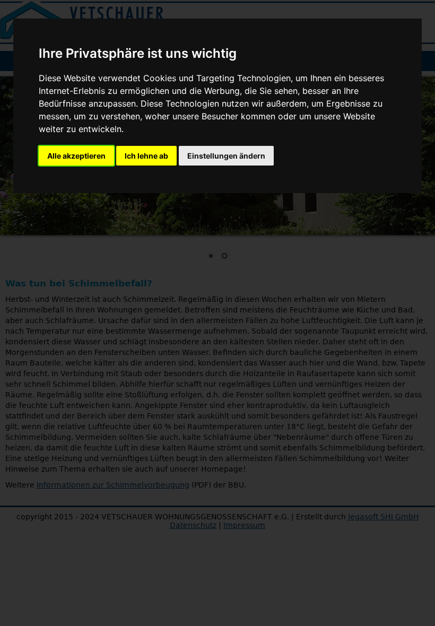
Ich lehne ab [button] (146, 155)
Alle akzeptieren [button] (76, 155)
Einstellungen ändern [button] (226, 155)
